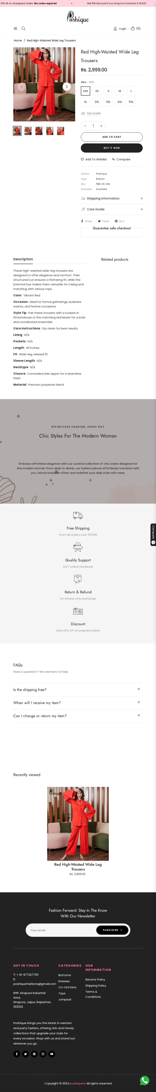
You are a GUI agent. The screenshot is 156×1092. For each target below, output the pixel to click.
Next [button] (67, 86)
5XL (131, 102)
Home (18, 40)
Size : (87, 82)
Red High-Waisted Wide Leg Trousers (78, 867)
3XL (108, 102)
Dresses (64, 981)
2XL (97, 102)
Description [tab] (23, 259)
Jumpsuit (65, 999)
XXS (85, 91)
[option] (44, 84)
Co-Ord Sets (67, 987)
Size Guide (94, 113)
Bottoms (64, 975)
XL (85, 102)
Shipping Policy (95, 986)
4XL (119, 102)
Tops (61, 993)
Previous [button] (22, 86)
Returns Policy (95, 979)
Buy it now (112, 148)
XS (97, 91)
